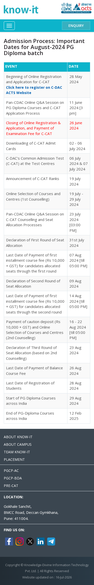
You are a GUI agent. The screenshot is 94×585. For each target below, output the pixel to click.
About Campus (18, 444)
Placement (14, 459)
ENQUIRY (76, 25)
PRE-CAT (11, 485)
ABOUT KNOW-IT (18, 436)
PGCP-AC (11, 470)
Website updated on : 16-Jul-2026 (47, 577)
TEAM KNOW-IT (17, 451)
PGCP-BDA (13, 478)
